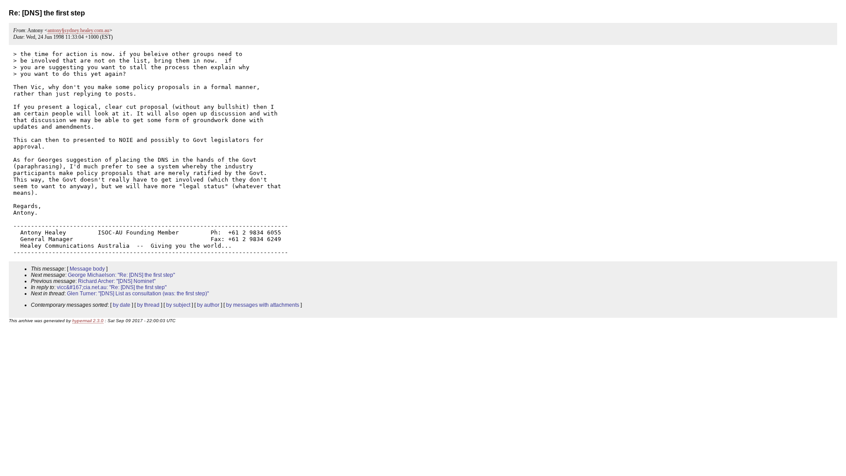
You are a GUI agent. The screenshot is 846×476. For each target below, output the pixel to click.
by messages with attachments (262, 305)
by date (121, 305)
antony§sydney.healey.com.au (78, 30)
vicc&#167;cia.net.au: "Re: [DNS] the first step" (112, 287)
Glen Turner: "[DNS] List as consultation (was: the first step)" (138, 293)
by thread (148, 305)
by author (208, 305)
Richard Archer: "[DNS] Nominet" (117, 281)
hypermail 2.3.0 (88, 320)
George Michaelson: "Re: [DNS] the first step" (121, 275)
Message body (87, 269)
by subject (178, 305)
